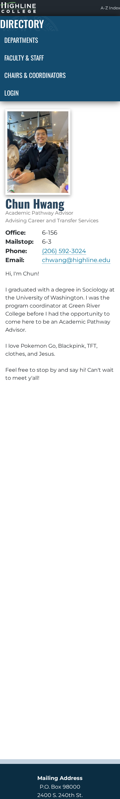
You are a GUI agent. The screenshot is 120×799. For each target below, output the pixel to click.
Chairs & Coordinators (35, 75)
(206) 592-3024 (64, 250)
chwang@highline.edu (76, 259)
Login (11, 92)
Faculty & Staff (24, 57)
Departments (21, 39)
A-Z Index (110, 7)
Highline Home (11, 8)
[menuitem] (110, 8)
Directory (22, 23)
